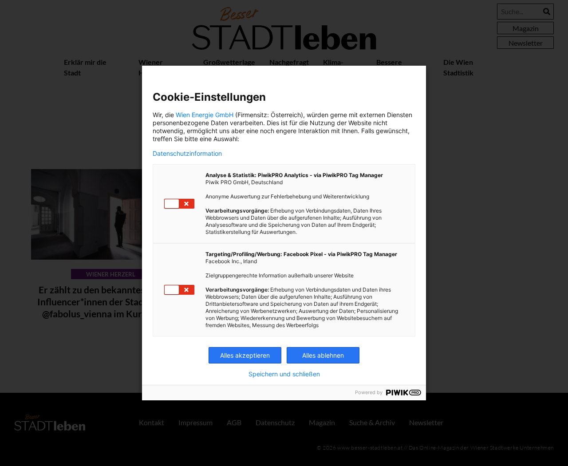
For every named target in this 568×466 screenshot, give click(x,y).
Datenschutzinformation (187, 153)
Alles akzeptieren (245, 355)
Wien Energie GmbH (204, 114)
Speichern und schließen (284, 374)
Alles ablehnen (323, 355)
